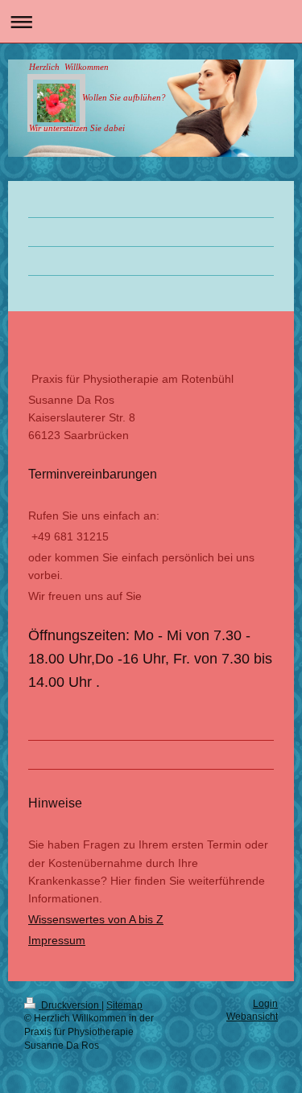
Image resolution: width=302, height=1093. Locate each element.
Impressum (56, 940)
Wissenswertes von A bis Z (95, 919)
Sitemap (124, 1005)
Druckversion (70, 1005)
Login (265, 1003)
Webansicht (252, 1016)
